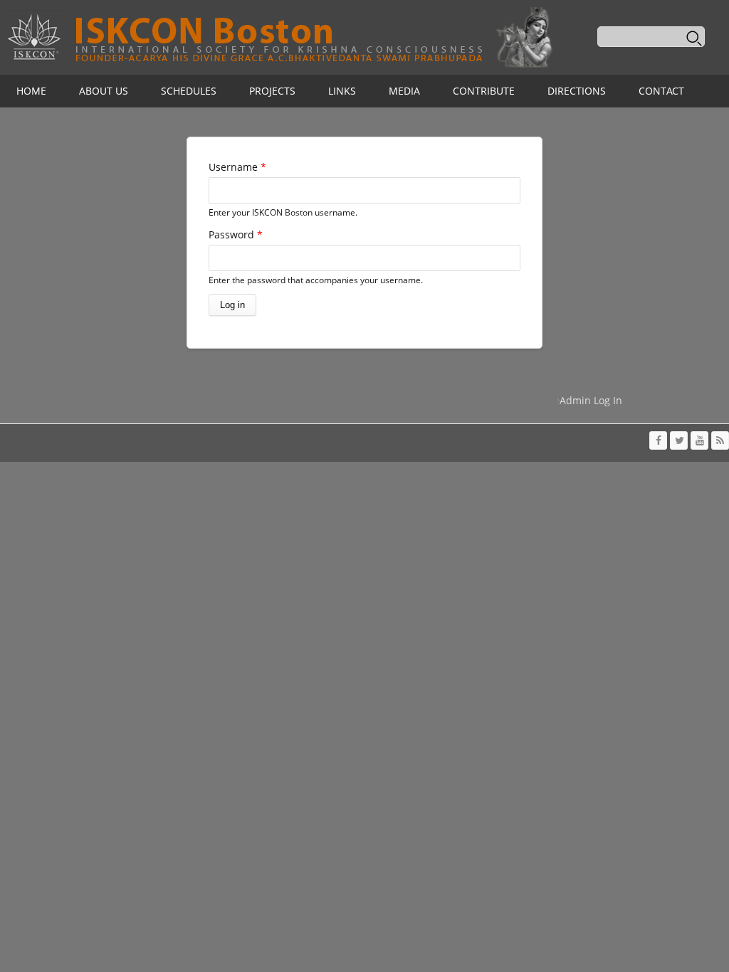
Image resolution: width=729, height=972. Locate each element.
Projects (272, 90)
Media (404, 90)
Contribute (484, 90)
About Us (103, 90)
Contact (661, 90)
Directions (576, 90)
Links (342, 90)
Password (236, 234)
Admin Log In (591, 400)
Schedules (188, 90)
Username (237, 167)
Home (31, 90)
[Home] (277, 37)
